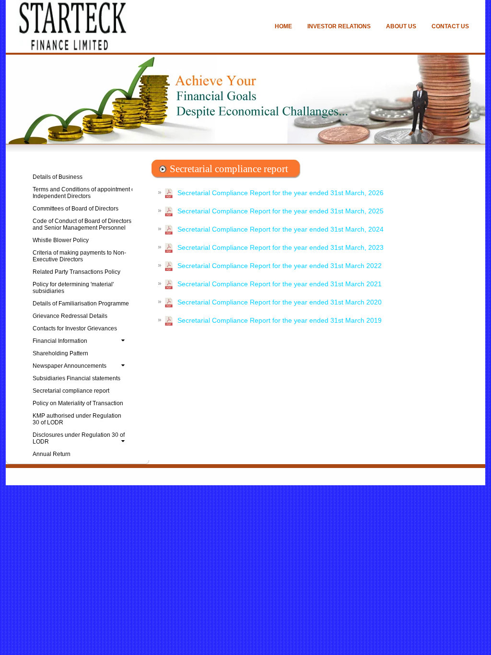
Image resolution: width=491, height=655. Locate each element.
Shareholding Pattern (60, 353)
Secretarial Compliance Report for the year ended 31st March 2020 (279, 302)
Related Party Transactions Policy (76, 272)
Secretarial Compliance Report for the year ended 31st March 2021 (279, 284)
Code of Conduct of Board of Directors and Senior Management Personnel (82, 224)
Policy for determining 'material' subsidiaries (73, 287)
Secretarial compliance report (71, 390)
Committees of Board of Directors (75, 208)
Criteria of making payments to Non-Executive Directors (79, 256)
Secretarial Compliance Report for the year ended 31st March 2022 (279, 265)
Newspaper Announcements (69, 366)
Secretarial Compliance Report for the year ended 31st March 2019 (279, 320)
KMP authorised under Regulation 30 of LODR (77, 419)
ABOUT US (401, 26)
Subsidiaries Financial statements (76, 378)
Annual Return (51, 454)
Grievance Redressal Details (70, 316)
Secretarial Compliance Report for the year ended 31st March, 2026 (280, 193)
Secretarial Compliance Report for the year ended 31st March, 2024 (280, 229)
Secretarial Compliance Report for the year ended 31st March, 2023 (280, 247)
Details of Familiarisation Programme (81, 303)
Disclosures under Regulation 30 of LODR (79, 438)
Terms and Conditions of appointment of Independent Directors (84, 192)
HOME (283, 26)
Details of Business (57, 177)
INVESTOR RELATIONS (339, 26)
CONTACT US (450, 26)
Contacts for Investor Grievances (75, 328)
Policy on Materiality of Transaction (78, 403)
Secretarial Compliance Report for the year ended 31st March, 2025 (280, 211)
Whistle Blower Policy (61, 240)
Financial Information (60, 341)
